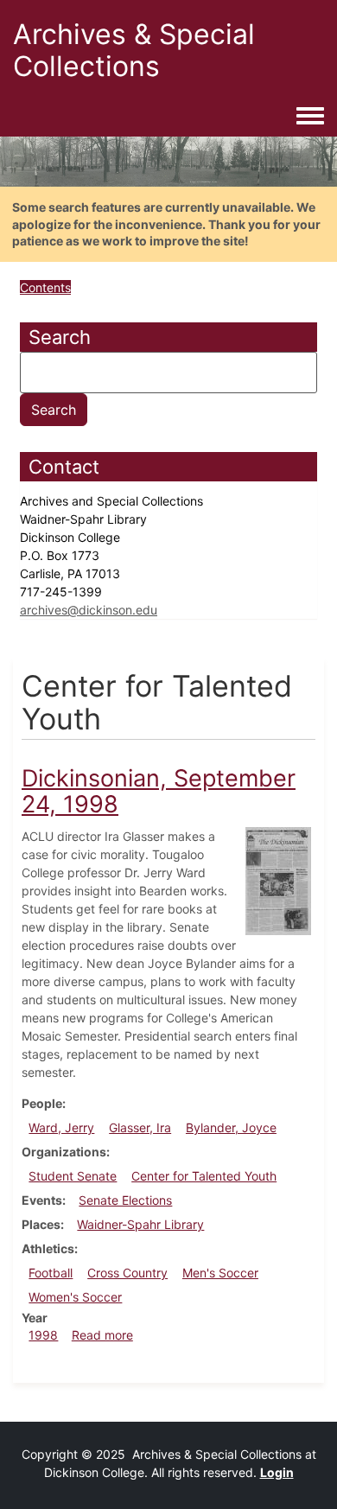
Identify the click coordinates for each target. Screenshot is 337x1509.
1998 (43, 1335)
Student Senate (73, 1175)
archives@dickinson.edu (88, 609)
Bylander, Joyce (231, 1127)
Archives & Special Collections (134, 50)
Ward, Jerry (61, 1127)
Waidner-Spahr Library (140, 1224)
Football (51, 1272)
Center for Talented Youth (204, 1175)
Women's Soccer (75, 1296)
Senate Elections (125, 1200)
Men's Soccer (220, 1272)
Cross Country (127, 1272)
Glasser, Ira (140, 1127)
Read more (102, 1335)
